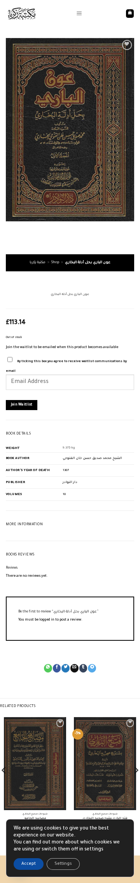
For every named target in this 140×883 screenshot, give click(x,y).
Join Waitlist (22, 405)
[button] (79, 13)
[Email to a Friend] (74, 668)
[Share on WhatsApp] (48, 668)
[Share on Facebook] (57, 668)
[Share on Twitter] (65, 668)
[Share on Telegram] (92, 668)
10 (64, 494)
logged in (46, 620)
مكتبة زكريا (38, 263)
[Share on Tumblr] (83, 668)
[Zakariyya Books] (38, 13)
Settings (63, 864)
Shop (55, 263)
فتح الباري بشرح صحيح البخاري (105, 818)
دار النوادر (70, 482)
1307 (66, 470)
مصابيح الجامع (35, 818)
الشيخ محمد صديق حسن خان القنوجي (92, 458)
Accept (28, 864)
